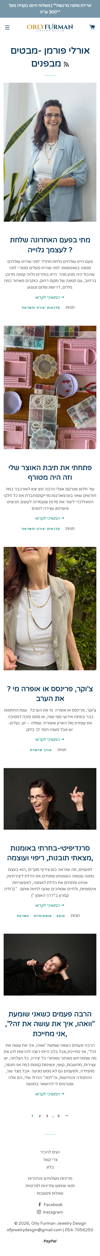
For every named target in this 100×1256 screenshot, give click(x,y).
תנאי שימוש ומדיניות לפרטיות (50, 1185)
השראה (23, 916)
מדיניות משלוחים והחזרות (50, 1178)
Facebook (53, 1204)
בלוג (50, 1167)
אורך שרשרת (41, 750)
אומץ (61, 916)
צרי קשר (50, 1159)
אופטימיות (43, 916)
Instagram (52, 1212)
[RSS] (66, 64)
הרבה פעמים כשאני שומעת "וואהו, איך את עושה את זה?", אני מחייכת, (50, 1024)
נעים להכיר (50, 1152)
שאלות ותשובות (50, 1193)
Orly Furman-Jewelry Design (58, 1223)
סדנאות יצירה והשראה (41, 308)
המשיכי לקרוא (48, 297)
